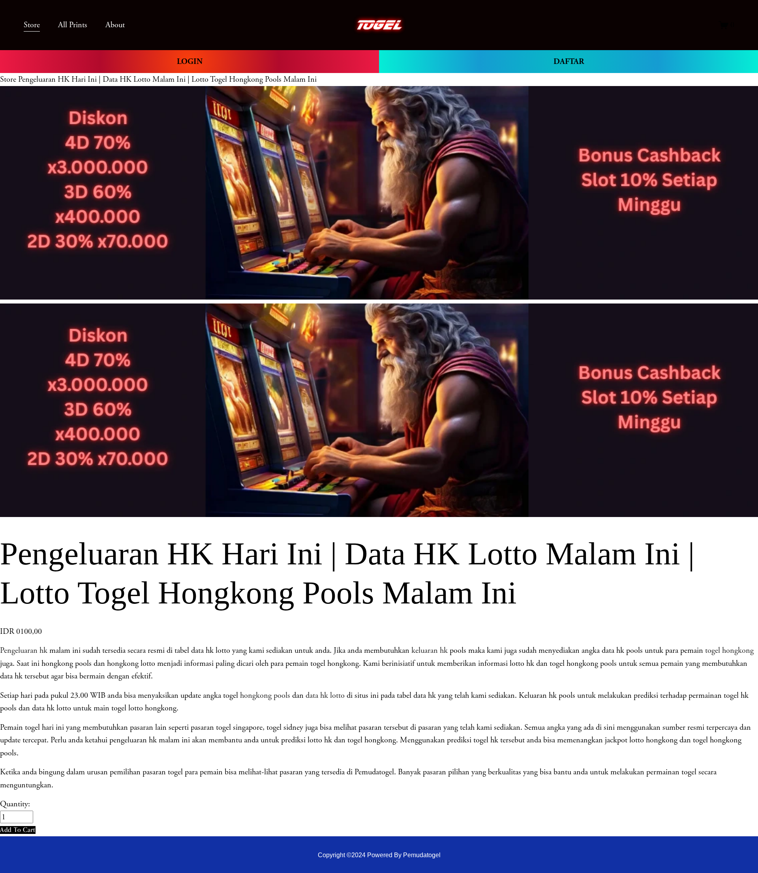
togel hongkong (729, 650)
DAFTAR (568, 61)
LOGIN (190, 61)
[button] (18, 830)
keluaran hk (429, 650)
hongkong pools (264, 695)
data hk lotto (325, 695)
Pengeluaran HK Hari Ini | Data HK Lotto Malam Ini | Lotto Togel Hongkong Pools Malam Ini (167, 79)
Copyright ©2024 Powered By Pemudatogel (379, 854)
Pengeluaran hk (23, 650)
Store (8, 79)
